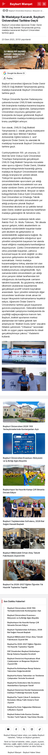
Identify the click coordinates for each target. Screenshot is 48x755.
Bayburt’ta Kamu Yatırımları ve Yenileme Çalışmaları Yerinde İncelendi (25, 676)
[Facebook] (16, 729)
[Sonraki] (6, 10)
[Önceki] (3, 10)
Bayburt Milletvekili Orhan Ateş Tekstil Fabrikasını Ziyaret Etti (25, 638)
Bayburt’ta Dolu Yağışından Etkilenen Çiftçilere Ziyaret (24, 708)
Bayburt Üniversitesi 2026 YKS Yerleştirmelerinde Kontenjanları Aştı (24, 609)
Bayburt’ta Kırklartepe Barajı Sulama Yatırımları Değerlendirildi (23, 669)
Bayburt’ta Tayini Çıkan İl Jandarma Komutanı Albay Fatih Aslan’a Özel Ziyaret (23, 700)
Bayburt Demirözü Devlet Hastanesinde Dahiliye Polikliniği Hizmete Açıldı (25, 691)
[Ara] (39, 4)
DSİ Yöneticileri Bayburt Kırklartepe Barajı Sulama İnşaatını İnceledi (23, 652)
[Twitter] (24, 729)
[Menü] (4, 4)
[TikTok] (40, 729)
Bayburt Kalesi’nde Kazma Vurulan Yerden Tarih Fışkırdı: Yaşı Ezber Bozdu (25, 715)
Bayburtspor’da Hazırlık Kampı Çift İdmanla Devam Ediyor (23, 623)
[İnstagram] (32, 729)
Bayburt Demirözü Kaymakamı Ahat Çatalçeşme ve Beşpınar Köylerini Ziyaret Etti (23, 661)
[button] (44, 4)
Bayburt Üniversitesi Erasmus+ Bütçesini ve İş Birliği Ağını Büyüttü (23, 616)
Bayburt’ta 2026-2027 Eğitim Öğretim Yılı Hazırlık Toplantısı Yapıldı (24, 645)
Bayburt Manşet (21, 4)
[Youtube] (8, 729)
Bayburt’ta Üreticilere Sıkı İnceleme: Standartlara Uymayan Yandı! (23, 684)
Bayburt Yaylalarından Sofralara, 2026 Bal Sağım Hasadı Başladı (24, 631)
